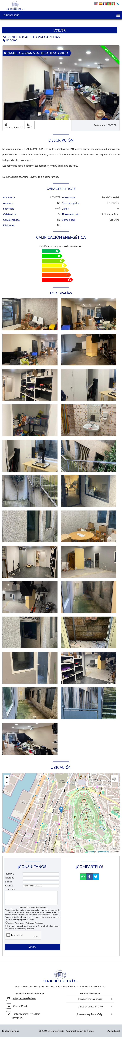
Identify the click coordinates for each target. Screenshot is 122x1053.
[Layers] (114, 778)
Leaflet (91, 851)
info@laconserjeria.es (24, 998)
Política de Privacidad (34, 923)
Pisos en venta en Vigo (90, 998)
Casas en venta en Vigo (90, 1006)
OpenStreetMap (103, 851)
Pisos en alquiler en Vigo (90, 1014)
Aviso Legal (19, 923)
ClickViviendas (10, 1030)
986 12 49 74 (20, 1005)
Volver (60, 30)
